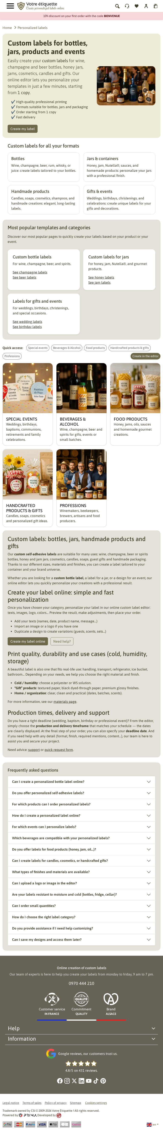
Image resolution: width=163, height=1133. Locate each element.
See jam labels (99, 282)
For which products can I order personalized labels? (51, 804)
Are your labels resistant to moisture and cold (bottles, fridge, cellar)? (64, 894)
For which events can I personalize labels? (44, 827)
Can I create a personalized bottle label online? (48, 782)
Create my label (22, 129)
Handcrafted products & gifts (129, 347)
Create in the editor (145, 356)
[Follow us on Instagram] (67, 1081)
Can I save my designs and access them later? (47, 939)
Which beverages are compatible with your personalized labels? (61, 838)
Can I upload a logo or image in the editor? (44, 883)
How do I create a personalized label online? (46, 815)
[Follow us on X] (74, 1081)
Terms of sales (31, 1102)
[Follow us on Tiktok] (96, 1081)
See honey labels (101, 277)
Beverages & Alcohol (66, 347)
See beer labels (24, 277)
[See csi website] (58, 1115)
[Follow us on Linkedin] (81, 1081)
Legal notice (11, 1102)
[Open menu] (10, 6)
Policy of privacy (56, 1102)
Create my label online (27, 641)
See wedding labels (27, 322)
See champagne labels (30, 272)
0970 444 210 (81, 983)
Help (14, 1028)
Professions (12, 356)
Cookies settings (96, 1102)
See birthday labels (27, 327)
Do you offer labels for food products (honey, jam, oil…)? (54, 849)
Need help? (62, 641)
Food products (95, 347)
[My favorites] (137, 6)
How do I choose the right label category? (43, 917)
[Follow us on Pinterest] (103, 1081)
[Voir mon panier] (156, 6)
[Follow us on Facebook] (60, 1081)
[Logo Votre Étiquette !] (47, 5)
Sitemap (75, 1102)
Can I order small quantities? (34, 906)
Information (22, 1039)
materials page (64, 701)
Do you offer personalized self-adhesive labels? (48, 793)
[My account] (127, 6)
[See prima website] (28, 1115)
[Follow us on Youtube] (88, 1081)
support (34, 750)
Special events (38, 347)
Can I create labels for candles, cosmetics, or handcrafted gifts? (60, 860)
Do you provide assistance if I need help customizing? (52, 928)
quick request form (59, 750)
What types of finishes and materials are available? (51, 872)
